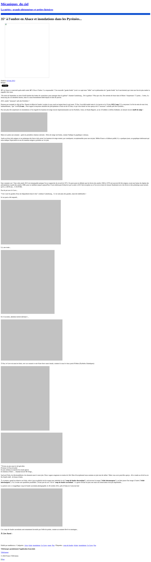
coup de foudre (68, 545)
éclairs (76, 545)
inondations (36, 545)
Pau (53, 545)
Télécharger (5, 552)
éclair (30, 545)
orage (49, 545)
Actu (26, 545)
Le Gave (44, 545)
